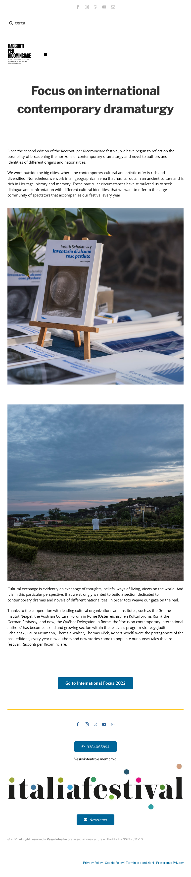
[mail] (113, 7)
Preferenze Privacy (170, 863)
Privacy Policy (93, 863)
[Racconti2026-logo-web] (19, 43)
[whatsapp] (95, 7)
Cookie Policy (114, 863)
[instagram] (87, 7)
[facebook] (78, 7)
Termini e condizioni (140, 863)
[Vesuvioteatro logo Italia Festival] (95, 765)
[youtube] (104, 7)
